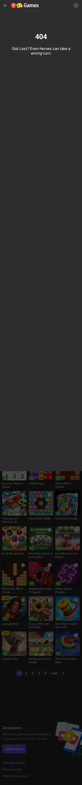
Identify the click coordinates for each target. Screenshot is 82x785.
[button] (41, 392)
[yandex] (25, 5)
